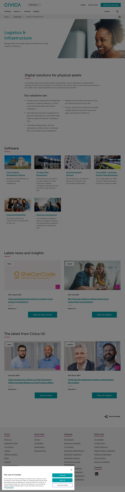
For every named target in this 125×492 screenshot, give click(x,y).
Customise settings (62, 485)
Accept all (62, 475)
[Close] (71, 470)
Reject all (62, 480)
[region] (38, 478)
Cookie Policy (9, 487)
